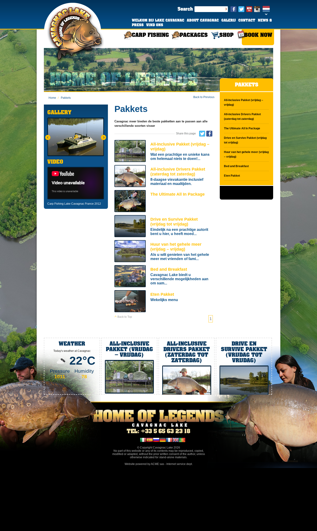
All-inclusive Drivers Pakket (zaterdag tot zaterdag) (163, 176)
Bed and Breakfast (163, 276)
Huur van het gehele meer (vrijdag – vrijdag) (163, 251)
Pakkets (64, 97)
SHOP (226, 35)
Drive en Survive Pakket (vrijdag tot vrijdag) (163, 226)
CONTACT (246, 20)
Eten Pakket (163, 301)
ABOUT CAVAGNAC (203, 20)
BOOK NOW (258, 35)
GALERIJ (228, 20)
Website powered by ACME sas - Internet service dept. (159, 464)
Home (52, 97)
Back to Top (124, 316)
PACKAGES (194, 35)
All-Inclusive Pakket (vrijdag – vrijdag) (163, 151)
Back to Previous (203, 97)
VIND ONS (154, 25)
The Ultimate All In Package (163, 201)
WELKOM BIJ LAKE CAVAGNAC (158, 20)
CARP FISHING (150, 35)
